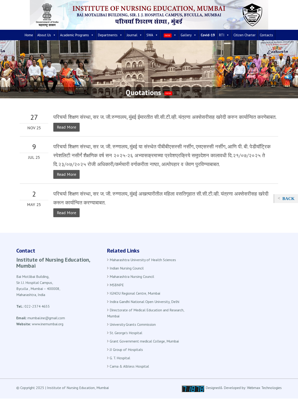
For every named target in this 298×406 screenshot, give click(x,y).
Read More (66, 127)
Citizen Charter (245, 35)
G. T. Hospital (120, 358)
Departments (108, 35)
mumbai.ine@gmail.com (46, 318)
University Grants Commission (133, 324)
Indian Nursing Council (127, 268)
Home (29, 35)
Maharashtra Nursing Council (132, 276)
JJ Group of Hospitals (126, 349)
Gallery (186, 35)
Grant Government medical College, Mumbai (144, 341)
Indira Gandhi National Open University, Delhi (144, 301)
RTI (221, 35)
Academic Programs (74, 35)
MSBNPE (117, 285)
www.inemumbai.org (47, 324)
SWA (149, 35)
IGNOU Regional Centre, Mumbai (135, 293)
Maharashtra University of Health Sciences (143, 259)
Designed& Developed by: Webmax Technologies (244, 387)
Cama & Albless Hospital (129, 366)
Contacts (266, 35)
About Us (44, 35)
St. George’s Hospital (126, 332)
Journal (132, 35)
